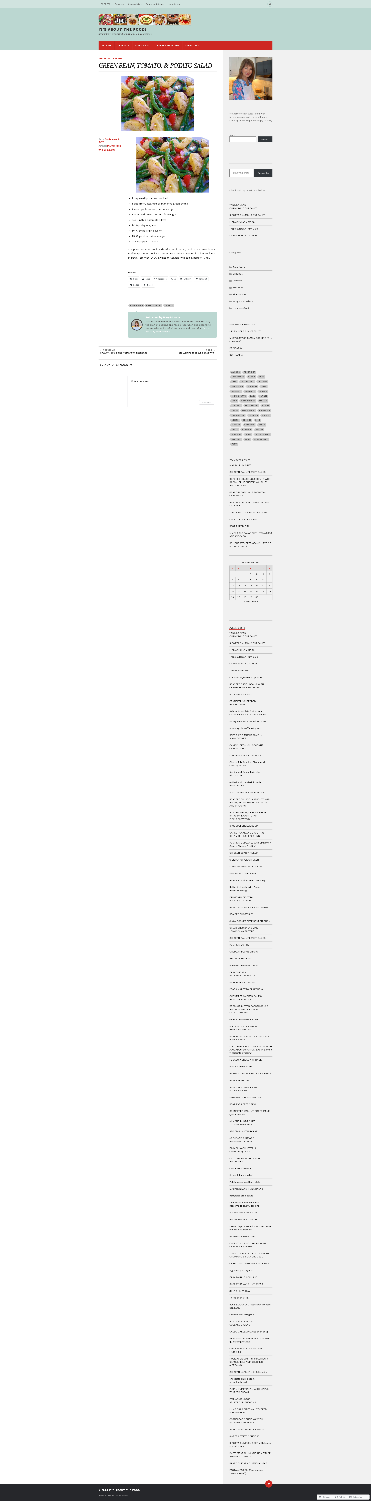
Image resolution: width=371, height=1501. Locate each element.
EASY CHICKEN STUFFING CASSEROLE (242, 974)
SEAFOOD (247, 430)
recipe (235, 420)
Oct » (255, 601)
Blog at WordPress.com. (113, 1495)
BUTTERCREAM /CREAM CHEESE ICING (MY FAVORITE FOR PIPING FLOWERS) (248, 815)
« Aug (247, 601)
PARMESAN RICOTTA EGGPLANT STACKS (241, 899)
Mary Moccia (114, 146)
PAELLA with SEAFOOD (242, 1066)
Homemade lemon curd (242, 1236)
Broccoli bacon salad (241, 1175)
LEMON (265, 406)
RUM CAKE (249, 425)
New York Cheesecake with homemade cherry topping (244, 1204)
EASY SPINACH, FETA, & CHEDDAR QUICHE (242, 1150)
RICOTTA (235, 425)
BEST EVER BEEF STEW (242, 1104)
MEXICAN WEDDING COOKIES (245, 866)
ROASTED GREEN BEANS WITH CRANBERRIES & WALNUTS (246, 686)
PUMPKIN (253, 415)
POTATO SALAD (153, 305)
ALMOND (235, 372)
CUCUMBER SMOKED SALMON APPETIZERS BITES (246, 998)
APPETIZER (249, 372)
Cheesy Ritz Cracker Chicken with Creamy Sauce (248, 764)
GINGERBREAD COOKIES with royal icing (245, 1350)
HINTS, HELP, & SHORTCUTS (245, 331)
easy (252, 396)
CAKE (234, 382)
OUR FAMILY (236, 355)
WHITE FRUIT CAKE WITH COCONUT (250, 512)
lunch (234, 410)
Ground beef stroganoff (242, 1314)
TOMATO (169, 305)
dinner (263, 391)
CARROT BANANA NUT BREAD (246, 1284)
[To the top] (268, 1484)
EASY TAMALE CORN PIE (243, 1277)
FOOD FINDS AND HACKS (243, 1212)
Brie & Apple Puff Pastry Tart (245, 728)
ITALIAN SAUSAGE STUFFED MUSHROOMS (242, 1401)
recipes (247, 420)
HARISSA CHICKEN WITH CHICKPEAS (250, 1073)
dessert (236, 391)
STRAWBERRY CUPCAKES (243, 235)
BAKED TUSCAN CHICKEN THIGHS (248, 907)
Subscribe (263, 173)
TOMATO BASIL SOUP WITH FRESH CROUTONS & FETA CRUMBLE (249, 1255)
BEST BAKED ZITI (239, 526)
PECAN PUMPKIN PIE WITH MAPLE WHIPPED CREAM (249, 1390)
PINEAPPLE (264, 410)
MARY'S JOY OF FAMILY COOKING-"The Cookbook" (250, 340)
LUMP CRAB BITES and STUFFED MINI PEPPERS (248, 1411)
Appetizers (174, 4)
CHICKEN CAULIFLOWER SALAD (247, 472)
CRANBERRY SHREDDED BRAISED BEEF (242, 703)
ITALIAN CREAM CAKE (241, 221)
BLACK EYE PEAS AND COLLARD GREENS (241, 1323)
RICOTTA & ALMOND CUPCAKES (247, 215)
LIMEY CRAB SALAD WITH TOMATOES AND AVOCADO (250, 535)
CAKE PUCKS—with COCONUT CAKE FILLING (246, 747)
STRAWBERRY (261, 439)
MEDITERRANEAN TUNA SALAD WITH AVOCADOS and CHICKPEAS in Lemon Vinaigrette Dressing (250, 1049)
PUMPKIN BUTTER (239, 944)
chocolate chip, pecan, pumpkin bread (241, 1380)
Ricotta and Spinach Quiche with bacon (244, 774)
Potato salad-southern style (244, 1182)
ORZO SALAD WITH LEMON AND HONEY (244, 1160)
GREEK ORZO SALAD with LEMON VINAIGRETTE (243, 929)
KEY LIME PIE (251, 406)
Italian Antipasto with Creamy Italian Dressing (245, 889)
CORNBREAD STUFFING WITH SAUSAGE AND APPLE (246, 1421)
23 (257, 591)
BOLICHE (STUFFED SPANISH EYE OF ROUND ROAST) (250, 545)
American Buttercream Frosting (247, 880)
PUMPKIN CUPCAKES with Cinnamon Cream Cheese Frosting (250, 844)
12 (232, 585)
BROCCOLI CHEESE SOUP (243, 825)
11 (269, 579)
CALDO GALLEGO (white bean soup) (249, 1331)
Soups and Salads (155, 4)
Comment (206, 402)
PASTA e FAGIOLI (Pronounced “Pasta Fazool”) (246, 1472)
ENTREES (105, 4)
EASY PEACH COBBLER (242, 982)
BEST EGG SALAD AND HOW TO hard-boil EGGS (250, 1306)
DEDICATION (236, 348)
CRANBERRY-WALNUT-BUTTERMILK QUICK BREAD (249, 1113)
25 (269, 591)
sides (248, 434)
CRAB (264, 386)
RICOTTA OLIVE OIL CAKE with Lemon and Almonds (250, 1445)
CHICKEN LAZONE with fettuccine (248, 1372)
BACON (251, 377)
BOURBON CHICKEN (240, 694)
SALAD (262, 425)
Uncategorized (241, 308)
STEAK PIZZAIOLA (239, 1291)
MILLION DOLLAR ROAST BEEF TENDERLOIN (243, 1028)
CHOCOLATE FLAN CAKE (243, 519)
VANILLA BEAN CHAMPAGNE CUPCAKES (243, 206)
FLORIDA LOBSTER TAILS (243, 965)
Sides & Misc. (135, 4)
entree (263, 396)
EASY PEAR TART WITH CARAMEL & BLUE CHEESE (249, 1038)
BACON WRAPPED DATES (243, 1219)
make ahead (248, 410)
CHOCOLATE (237, 386)
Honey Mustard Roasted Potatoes (247, 721)
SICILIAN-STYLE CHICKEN (244, 859)
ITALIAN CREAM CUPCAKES (245, 755)
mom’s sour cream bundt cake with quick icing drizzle (249, 1340)
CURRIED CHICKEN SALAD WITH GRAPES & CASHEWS (247, 1245)
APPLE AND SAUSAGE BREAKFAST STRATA (241, 1140)
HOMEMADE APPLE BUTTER (245, 1097)
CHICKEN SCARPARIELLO (243, 852)
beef (261, 377)
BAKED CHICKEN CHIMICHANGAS (248, 1463)
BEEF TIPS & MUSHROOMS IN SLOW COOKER (245, 737)
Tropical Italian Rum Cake (243, 228)
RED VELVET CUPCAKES (242, 873)
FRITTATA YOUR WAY (241, 958)
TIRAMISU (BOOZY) (239, 670)
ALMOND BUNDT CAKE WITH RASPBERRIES (242, 1123)
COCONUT (252, 386)
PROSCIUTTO (238, 415)
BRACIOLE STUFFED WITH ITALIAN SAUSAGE (249, 504)
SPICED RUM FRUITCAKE (243, 1131)
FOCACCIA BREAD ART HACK (245, 1059)
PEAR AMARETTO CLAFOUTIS (246, 989)
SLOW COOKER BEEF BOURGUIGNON (249, 921)
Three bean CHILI (239, 1297)
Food (234, 401)
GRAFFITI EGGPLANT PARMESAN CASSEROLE (248, 494)
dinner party (238, 396)
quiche (266, 415)
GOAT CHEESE (248, 401)
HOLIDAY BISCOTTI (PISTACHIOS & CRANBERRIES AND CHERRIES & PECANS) (248, 1362)
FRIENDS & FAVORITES (242, 324)
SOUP (247, 439)
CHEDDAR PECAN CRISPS (243, 951)
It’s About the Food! (122, 29)
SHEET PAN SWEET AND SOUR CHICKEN (243, 1089)
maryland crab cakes (241, 1195)
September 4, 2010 (109, 140)
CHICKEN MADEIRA (240, 1168)
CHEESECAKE (247, 382)
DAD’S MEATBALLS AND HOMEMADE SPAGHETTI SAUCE (250, 1455)
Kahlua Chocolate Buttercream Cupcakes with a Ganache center (247, 713)
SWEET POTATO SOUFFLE (244, 1436)
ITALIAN (263, 401)
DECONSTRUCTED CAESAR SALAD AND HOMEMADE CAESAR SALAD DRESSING (248, 1009)
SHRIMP (259, 430)
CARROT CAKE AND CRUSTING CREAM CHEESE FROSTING (246, 834)
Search (233, 135)
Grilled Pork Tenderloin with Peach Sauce (245, 784)
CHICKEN (238, 273)
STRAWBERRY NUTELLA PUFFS (246, 1429)
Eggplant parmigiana (241, 1270)
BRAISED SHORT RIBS (241, 914)
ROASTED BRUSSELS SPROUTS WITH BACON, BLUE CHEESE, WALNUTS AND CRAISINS (250, 482)
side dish (236, 434)
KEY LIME (236, 406)
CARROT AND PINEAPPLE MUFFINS (249, 1263)
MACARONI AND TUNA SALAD (246, 1189)
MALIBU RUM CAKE (240, 465)
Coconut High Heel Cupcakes (245, 677)
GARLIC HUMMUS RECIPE (243, 1019)
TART (234, 444)
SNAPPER (236, 439)
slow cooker (262, 434)
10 (263, 579)
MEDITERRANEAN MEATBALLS (246, 792)
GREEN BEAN (136, 305)
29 (250, 597)
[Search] (269, 4)
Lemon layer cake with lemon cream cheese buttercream (250, 1228)
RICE (257, 420)
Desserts (119, 4)
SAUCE (234, 430)
